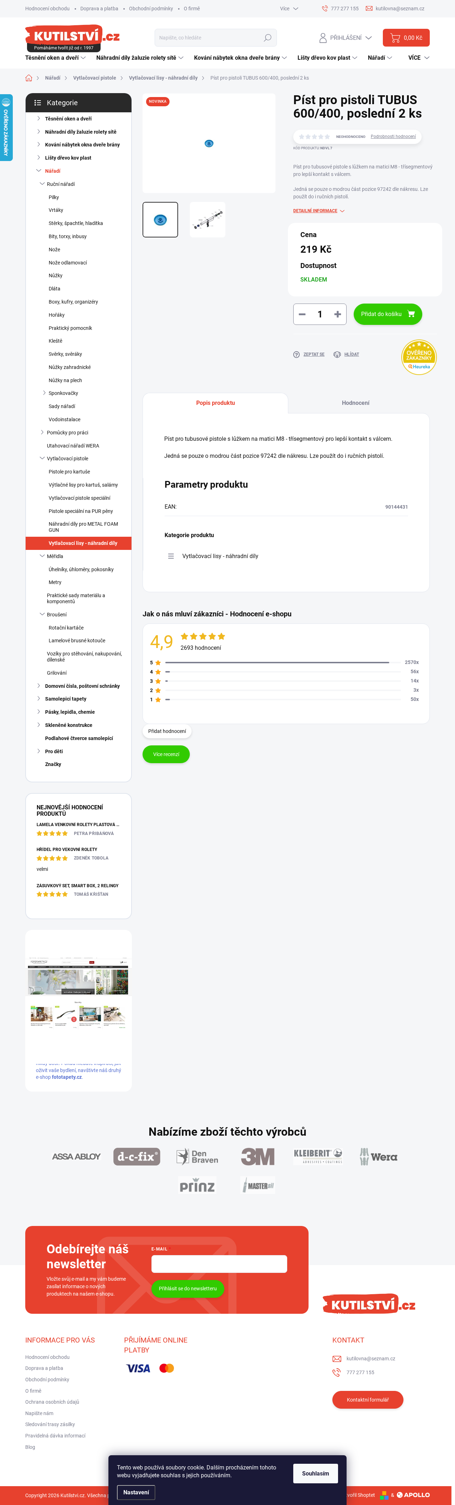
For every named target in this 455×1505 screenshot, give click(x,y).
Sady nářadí (62, 406)
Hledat (268, 38)
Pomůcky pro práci (67, 432)
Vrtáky (56, 210)
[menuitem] (56, 58)
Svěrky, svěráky (65, 354)
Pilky (54, 197)
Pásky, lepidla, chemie (70, 712)
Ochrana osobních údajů (52, 1402)
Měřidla (55, 556)
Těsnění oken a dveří (68, 119)
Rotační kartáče (66, 628)
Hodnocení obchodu (47, 8)
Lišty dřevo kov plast (68, 158)
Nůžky (56, 275)
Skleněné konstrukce (68, 725)
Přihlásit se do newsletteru (188, 1288)
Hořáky (57, 315)
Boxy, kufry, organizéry (73, 302)
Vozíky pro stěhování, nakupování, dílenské (84, 657)
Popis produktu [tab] (215, 403)
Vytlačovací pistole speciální (79, 498)
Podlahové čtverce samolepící (79, 738)
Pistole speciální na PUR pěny (81, 511)
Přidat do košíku (381, 314)
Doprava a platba (99, 8)
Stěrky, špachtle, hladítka (76, 223)
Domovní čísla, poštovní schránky (82, 686)
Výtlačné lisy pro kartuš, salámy (83, 485)
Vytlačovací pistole (67, 458)
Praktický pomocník (70, 328)
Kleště (55, 341)
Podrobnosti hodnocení (393, 136)
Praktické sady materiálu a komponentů (76, 598)
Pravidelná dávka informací (55, 1436)
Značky (53, 764)
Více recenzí (166, 754)
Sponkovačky (63, 393)
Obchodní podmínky (151, 8)
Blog (30, 1447)
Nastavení (136, 1492)
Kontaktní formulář (368, 1400)
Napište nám (39, 1413)
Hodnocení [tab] (355, 403)
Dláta (54, 288)
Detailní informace (315, 210)
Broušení (56, 614)
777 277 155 (360, 1372)
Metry (55, 582)
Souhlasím (315, 1473)
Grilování (56, 673)
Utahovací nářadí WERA (73, 446)
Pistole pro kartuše (69, 472)
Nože (54, 249)
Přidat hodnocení (167, 731)
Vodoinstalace (64, 419)
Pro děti (54, 751)
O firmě (192, 8)
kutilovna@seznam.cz (371, 1358)
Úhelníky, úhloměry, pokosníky (81, 569)
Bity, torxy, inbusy (68, 236)
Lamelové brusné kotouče (77, 640)
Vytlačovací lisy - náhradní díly (83, 543)
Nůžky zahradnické (70, 367)
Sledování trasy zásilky (50, 1424)
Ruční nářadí (61, 184)
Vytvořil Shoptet (357, 1495)
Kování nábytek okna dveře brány (82, 145)
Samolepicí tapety (65, 699)
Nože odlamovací (68, 263)
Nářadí (52, 171)
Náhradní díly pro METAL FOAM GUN (83, 527)
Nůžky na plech (65, 380)
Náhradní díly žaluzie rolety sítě (81, 132)
